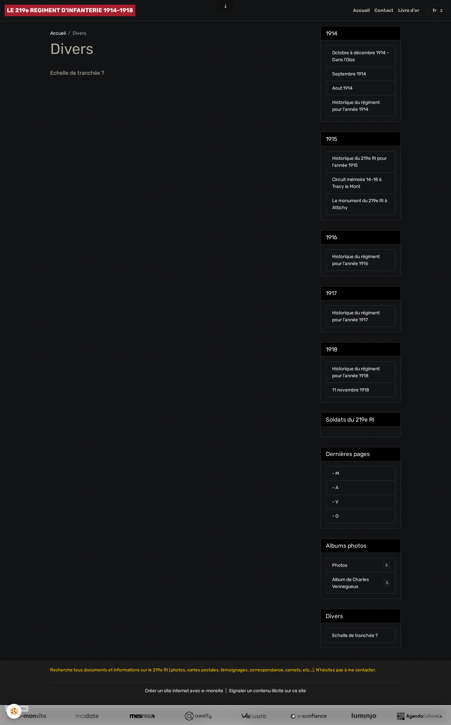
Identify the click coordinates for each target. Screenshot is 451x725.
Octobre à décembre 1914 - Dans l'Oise (360, 56)
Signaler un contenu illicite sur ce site (267, 691)
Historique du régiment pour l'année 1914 (356, 106)
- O (335, 516)
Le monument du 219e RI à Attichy (359, 204)
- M (335, 473)
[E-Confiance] (308, 716)
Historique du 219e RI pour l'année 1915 (359, 162)
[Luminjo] (364, 716)
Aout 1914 (342, 88)
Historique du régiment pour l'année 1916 (356, 260)
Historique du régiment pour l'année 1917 (356, 316)
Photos (360, 565)
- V (335, 502)
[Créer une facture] (253, 716)
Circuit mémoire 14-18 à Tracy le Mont (357, 183)
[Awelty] (198, 716)
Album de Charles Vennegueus (360, 583)
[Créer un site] (31, 716)
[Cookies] (14, 711)
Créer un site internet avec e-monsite (184, 691)
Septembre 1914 (349, 74)
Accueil (361, 10)
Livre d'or (408, 10)
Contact (384, 10)
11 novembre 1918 (350, 390)
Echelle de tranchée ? (77, 72)
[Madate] (87, 716)
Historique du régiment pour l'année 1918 (356, 372)
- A (335, 487)
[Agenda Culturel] (419, 716)
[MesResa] (142, 716)
